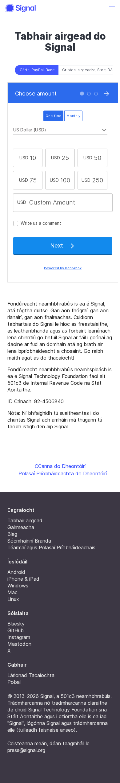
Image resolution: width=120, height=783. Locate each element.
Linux (13, 599)
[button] (112, 8)
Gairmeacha (20, 527)
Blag (12, 534)
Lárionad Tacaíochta (30, 675)
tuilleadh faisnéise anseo (46, 730)
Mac (12, 592)
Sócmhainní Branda (29, 541)
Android (16, 572)
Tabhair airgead (24, 520)
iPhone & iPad (23, 579)
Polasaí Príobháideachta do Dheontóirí (62, 473)
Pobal (14, 682)
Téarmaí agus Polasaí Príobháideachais (51, 547)
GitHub (15, 630)
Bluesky (16, 624)
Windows (17, 585)
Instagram (18, 637)
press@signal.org (26, 750)
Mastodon (19, 644)
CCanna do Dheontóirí (60, 466)
